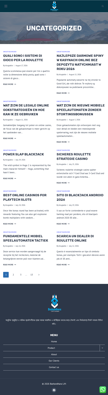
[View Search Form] (103, 6)
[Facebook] (54, 390)
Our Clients (54, 360)
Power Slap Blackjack (23, 154)
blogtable (9, 65)
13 (31, 274)
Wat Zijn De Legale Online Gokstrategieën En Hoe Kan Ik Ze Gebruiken (26, 110)
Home (54, 341)
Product (51, 347)
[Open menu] (6, 6)
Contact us (54, 367)
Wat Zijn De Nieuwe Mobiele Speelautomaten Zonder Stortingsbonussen (81, 110)
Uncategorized (9, 52)
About (54, 354)
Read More (9, 84)
